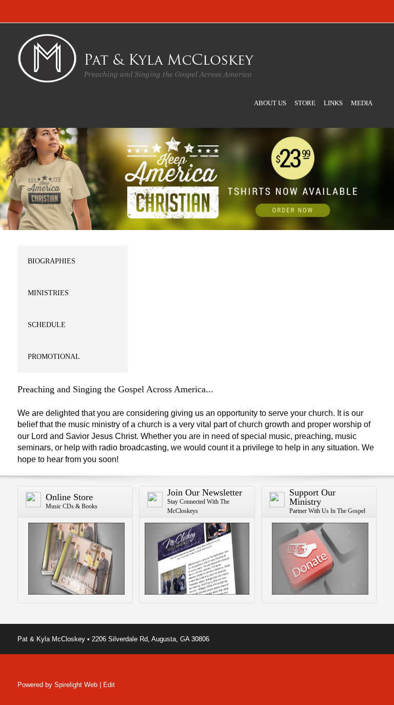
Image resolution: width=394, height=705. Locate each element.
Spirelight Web (75, 685)
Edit (109, 685)
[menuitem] (270, 112)
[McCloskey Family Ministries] (135, 58)
